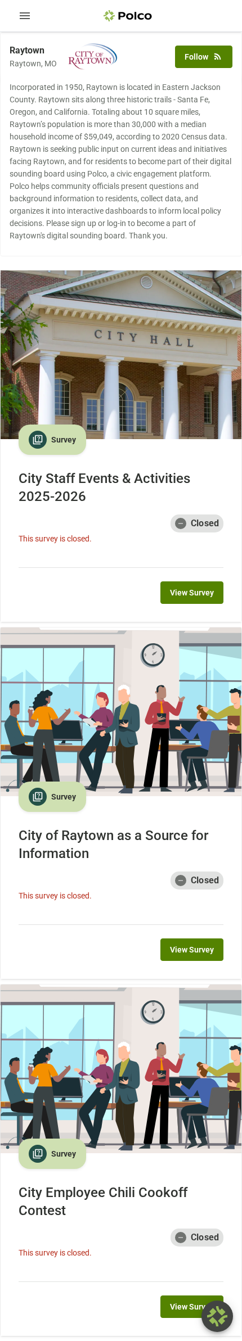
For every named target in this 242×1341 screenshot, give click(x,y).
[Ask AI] (217, 1316)
